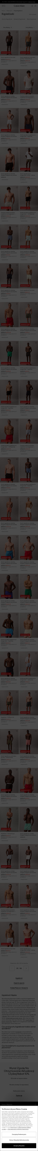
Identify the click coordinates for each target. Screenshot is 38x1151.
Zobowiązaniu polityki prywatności (18, 1129)
